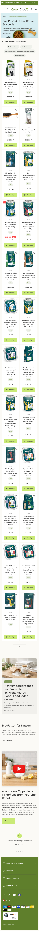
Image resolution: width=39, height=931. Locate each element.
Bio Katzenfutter (13, 47)
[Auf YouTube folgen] (14, 895)
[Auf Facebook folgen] (4, 895)
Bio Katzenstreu (19, 55)
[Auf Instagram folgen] (9, 895)
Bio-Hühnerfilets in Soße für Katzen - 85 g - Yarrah (10, 617)
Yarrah (10, 80)
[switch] (14, 918)
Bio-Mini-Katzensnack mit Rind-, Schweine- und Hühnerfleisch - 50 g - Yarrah (28, 619)
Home (4, 16)
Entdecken (8, 821)
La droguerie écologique (10, 127)
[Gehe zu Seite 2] (24, 646)
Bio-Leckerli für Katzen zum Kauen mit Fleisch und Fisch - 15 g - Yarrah (10, 177)
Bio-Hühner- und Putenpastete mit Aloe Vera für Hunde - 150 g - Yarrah (10, 372)
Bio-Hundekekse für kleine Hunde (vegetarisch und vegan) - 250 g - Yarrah (28, 372)
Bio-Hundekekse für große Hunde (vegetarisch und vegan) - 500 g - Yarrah (28, 520)
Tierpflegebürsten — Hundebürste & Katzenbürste (19, 51)
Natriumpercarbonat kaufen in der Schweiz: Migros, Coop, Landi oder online (18, 692)
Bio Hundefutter (26, 47)
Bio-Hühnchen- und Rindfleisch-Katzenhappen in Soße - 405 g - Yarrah (28, 227)
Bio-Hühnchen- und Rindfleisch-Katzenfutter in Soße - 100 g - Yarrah (28, 570)
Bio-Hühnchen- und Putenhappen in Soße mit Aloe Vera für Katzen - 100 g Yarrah (10, 520)
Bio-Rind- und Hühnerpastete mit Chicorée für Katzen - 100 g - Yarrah (10, 570)
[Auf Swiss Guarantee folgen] (19, 895)
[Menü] (17, 913)
